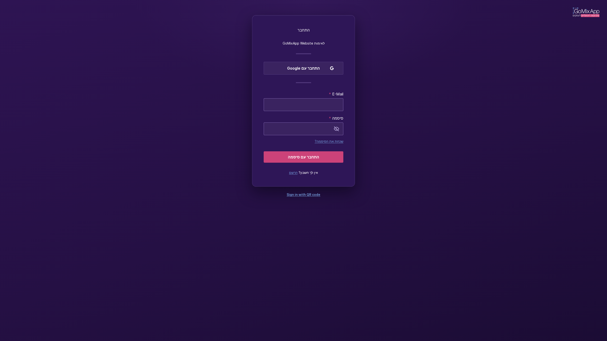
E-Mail (336, 94)
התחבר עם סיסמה (303, 157)
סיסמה (336, 118)
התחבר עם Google (303, 68)
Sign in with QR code (303, 195)
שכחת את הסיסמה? (329, 141)
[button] (336, 128)
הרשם (293, 172)
